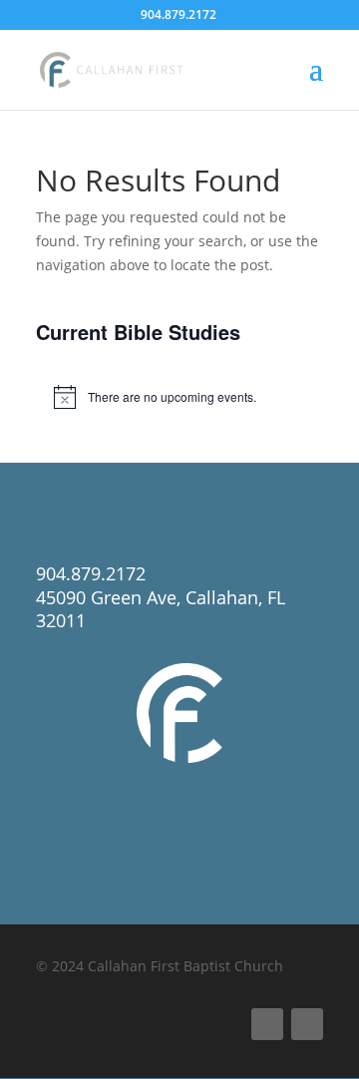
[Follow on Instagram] (307, 1024)
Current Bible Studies (138, 331)
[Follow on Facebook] (267, 1024)
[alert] (179, 397)
